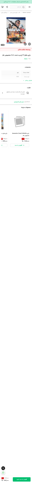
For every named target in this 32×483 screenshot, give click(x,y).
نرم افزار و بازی (4, 12)
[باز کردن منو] (29, 6)
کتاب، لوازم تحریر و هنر (15, 12)
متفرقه (25, 58)
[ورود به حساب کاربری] (7, 7)
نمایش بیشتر (28, 80)
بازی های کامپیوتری (19, 102)
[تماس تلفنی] (3, 468)
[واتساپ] (3, 472)
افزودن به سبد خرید (22, 479)
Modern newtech (27, 12)
